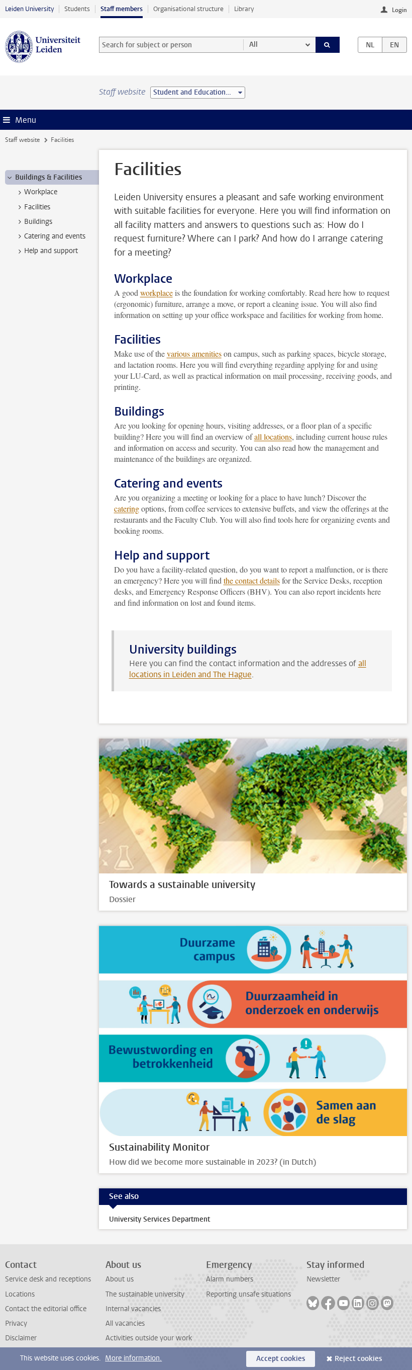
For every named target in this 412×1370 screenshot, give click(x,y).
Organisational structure (188, 9)
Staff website (22, 140)
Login (399, 10)
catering (126, 508)
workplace (156, 292)
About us (120, 1279)
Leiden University (29, 9)
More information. (133, 1358)
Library (244, 9)
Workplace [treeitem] (40, 192)
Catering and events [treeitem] (54, 236)
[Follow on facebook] (328, 1303)
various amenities (194, 353)
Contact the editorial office (45, 1309)
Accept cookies (280, 1358)
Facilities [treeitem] (37, 207)
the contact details (252, 580)
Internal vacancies (133, 1309)
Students (77, 9)
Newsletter (323, 1279)
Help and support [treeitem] (51, 251)
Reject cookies (358, 1358)
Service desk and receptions (48, 1279)
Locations (20, 1294)
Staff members (121, 9)
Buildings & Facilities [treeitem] (48, 177)
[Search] (328, 45)
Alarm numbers (229, 1279)
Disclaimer (21, 1338)
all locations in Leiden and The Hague (247, 669)
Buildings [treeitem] (38, 221)
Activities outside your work (149, 1338)
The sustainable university (145, 1294)
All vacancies (125, 1323)
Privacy (16, 1323)
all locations (273, 436)
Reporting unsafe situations (248, 1294)
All (253, 44)
